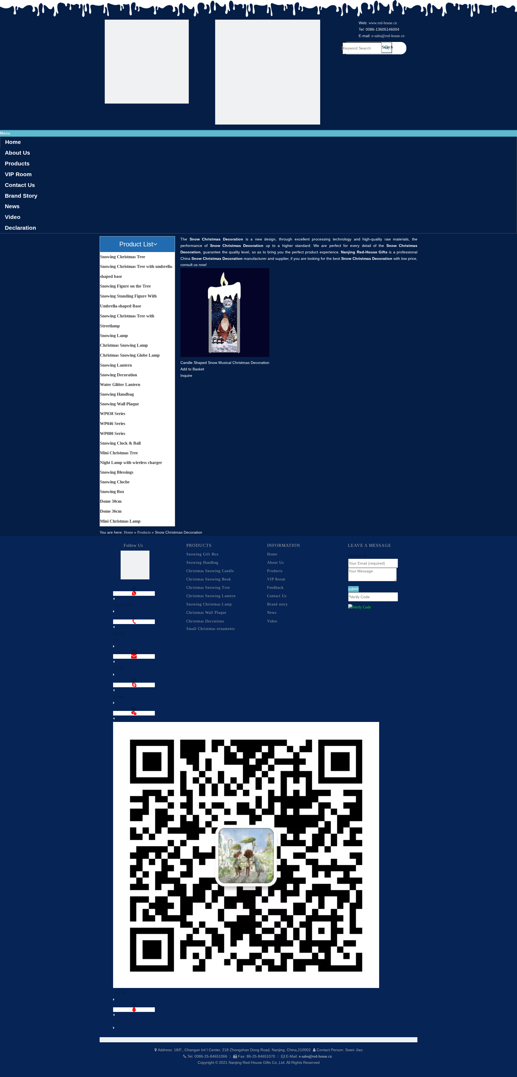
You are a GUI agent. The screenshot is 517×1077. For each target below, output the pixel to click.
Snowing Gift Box (202, 554)
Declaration (20, 228)
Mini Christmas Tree (119, 453)
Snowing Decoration (118, 375)
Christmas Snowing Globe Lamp (130, 355)
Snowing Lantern (116, 365)
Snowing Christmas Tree (122, 256)
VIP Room (18, 174)
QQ (116, 1021)
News (12, 206)
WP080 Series (112, 433)
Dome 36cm (110, 511)
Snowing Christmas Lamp (209, 604)
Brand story (277, 604)
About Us (17, 153)
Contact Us (20, 185)
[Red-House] (147, 63)
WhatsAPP (122, 605)
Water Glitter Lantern (120, 384)
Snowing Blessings (116, 472)
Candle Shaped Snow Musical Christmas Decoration (224, 362)
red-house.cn (387, 23)
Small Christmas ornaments (210, 629)
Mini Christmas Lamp (120, 521)
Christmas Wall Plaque (206, 613)
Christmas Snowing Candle (210, 571)
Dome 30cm (110, 501)
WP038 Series (112, 413)
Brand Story (21, 196)
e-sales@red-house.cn (388, 36)
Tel (115, 639)
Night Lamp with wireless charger (131, 462)
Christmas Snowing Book (208, 579)
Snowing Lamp (114, 335)
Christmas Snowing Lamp (124, 345)
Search (387, 47)
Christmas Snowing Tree (208, 588)
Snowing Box (112, 491)
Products (17, 163)
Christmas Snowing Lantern (211, 596)
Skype (118, 696)
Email (118, 668)
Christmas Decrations (205, 621)
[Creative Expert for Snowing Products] (267, 73)
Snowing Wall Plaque (119, 404)
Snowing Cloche (115, 482)
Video (12, 217)
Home (13, 142)
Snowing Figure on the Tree (125, 286)
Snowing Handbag (117, 394)
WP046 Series (112, 423)
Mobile (119, 633)
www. (373, 23)
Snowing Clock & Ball (120, 443)
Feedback (275, 588)
